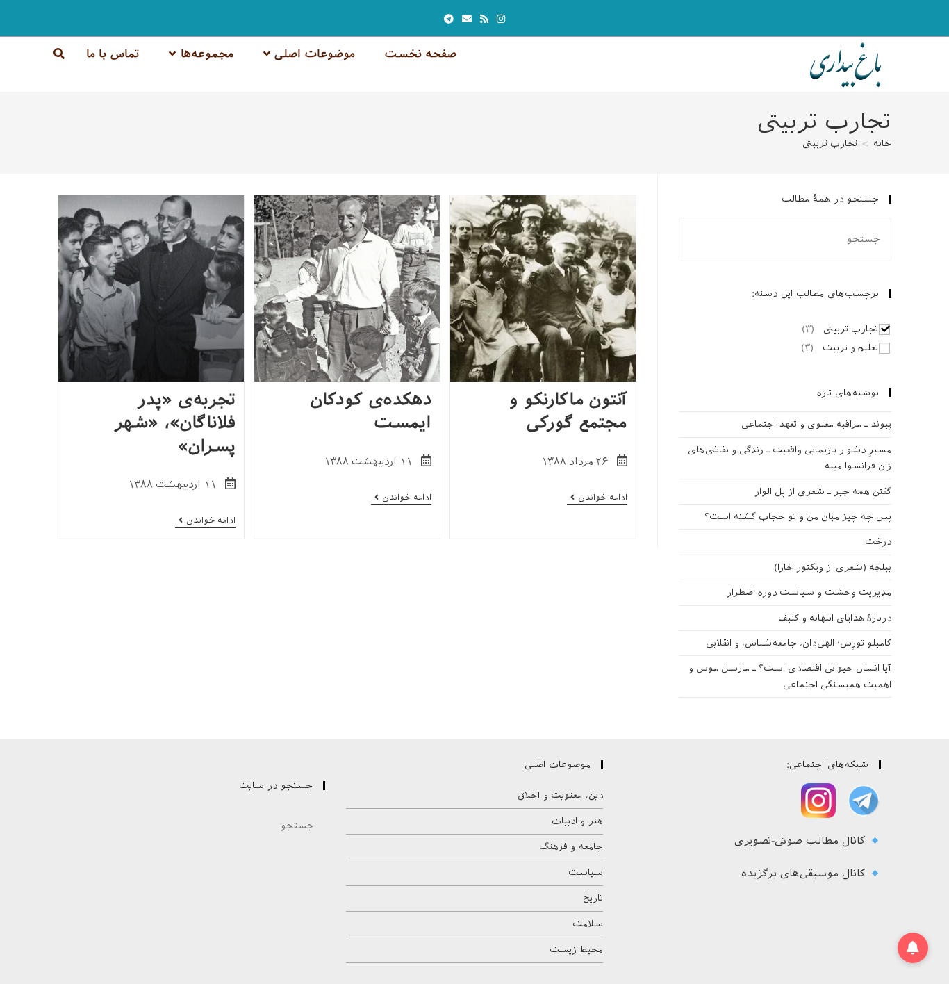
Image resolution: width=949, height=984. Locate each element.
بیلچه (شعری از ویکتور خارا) (832, 567)
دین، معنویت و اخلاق (560, 795)
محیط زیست (576, 949)
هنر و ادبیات (577, 821)
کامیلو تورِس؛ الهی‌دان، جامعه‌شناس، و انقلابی (798, 643)
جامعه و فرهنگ (571, 847)
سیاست (585, 872)
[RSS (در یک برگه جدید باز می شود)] (484, 19)
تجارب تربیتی (829, 143)
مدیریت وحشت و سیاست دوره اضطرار (809, 592)
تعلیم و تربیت (850, 348)
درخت (878, 541)
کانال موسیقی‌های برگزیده (805, 873)
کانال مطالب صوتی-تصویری (801, 841)
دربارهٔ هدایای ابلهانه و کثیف (834, 618)
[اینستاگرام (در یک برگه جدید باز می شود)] (501, 19)
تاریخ (593, 898)
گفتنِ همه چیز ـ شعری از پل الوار (822, 491)
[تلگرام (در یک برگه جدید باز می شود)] (449, 19)
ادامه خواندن (597, 499)
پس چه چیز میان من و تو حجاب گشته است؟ (797, 516)
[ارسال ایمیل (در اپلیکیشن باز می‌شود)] (467, 19)
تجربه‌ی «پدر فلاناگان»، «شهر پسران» (175, 423)
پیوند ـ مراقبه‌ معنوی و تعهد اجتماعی (816, 424)
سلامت (587, 924)
